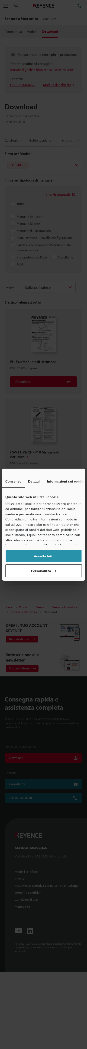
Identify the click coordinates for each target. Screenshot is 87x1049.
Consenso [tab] (13, 481)
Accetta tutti (43, 556)
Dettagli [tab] (34, 481)
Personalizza (41, 571)
